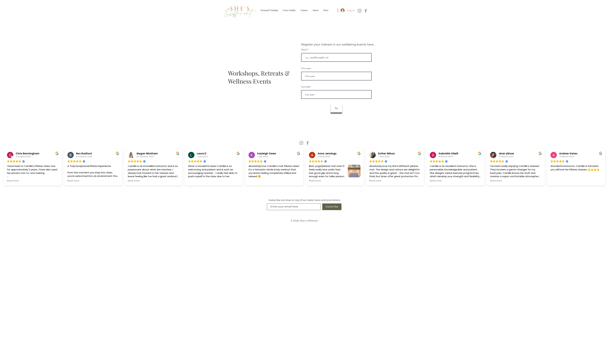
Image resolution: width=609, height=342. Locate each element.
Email (304, 49)
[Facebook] (365, 10)
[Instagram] (359, 10)
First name (306, 68)
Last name (306, 87)
